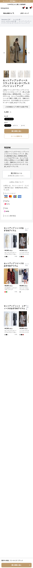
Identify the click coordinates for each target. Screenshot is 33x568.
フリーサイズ (9, 119)
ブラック (7, 125)
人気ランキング (24, 13)
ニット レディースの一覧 (8, 21)
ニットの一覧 (16, 19)
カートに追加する (16, 136)
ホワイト (15, 125)
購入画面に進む (16, 131)
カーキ (23, 125)
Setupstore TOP (5, 19)
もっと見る (27, 229)
